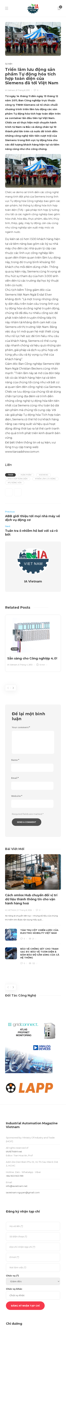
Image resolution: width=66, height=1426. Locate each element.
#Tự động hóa (14, 483)
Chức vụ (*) (12, 1275)
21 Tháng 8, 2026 (24, 910)
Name (15, 760)
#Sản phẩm (26, 475)
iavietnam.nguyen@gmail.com (23, 1192)
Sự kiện (8, 63)
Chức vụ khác (14, 1288)
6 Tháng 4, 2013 (25, 665)
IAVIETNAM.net (14, 1151)
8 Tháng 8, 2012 (23, 90)
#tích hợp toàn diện (17, 479)
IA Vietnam (10, 90)
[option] (33, 642)
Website (16, 796)
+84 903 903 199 (14, 1175)
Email (15, 778)
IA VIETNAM (10, 910)
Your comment (21, 727)
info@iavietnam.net (16, 1186)
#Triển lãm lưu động (45, 479)
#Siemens (43, 475)
